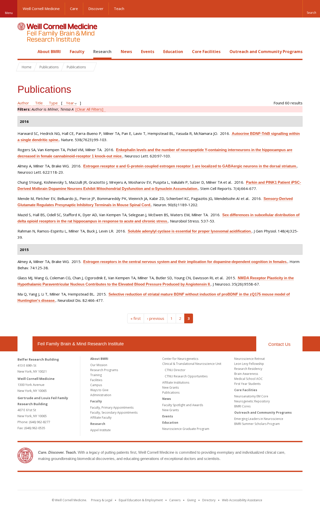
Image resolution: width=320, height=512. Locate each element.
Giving (191, 500)
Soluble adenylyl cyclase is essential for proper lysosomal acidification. (190, 231)
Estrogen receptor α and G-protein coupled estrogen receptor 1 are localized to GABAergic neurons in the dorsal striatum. (190, 166)
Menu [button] (9, 13)
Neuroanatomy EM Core (251, 396)
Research (102, 51)
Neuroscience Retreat (249, 359)
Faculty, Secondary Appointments (114, 412)
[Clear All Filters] (89, 109)
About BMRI (49, 51)
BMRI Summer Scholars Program (257, 424)
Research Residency (248, 369)
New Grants (170, 387)
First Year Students (247, 384)
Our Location (25, 343)
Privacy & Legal (101, 500)
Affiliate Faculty (101, 417)
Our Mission (98, 365)
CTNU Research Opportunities (186, 376)
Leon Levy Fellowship (249, 364)
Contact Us (279, 344)
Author (23, 102)
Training (96, 375)
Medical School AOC (248, 379)
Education (173, 51)
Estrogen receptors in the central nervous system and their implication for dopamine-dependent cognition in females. (185, 262)
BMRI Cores (242, 406)
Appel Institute (100, 430)
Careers (174, 500)
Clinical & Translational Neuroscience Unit (191, 364)
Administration (100, 395)
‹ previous (155, 318)
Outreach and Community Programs (266, 51)
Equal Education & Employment (141, 500)
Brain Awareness (246, 374)
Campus (96, 385)
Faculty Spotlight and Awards (182, 405)
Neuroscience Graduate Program (185, 429)
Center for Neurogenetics (180, 359)
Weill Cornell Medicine (41, 8)
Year (70, 102)
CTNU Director (175, 370)
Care (74, 8)
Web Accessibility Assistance (242, 500)
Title (39, 102)
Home (23, 52)
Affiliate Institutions (175, 382)
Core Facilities (206, 51)
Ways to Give (99, 390)
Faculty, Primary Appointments (112, 407)
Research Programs (104, 370)
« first (135, 318)
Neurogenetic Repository (252, 401)
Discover (96, 8)
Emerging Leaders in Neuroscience (258, 419)
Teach (119, 8)
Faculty (77, 51)
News (126, 51)
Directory (209, 500)
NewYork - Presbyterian (202, 482)
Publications (171, 392)
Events (147, 51)
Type (53, 102)
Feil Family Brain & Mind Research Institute (81, 343)
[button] (311, 9)
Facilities (96, 380)
